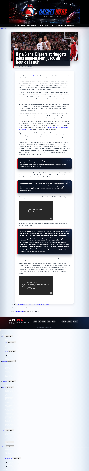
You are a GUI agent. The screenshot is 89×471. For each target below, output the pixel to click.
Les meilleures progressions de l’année (15, 468)
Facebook (69, 321)
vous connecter (20, 311)
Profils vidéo (7, 379)
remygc (17, 66)
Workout (6, 439)
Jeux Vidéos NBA (8, 345)
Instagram (75, 321)
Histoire (63, 25)
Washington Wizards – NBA (10, 428)
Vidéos (52, 25)
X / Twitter (64, 321)
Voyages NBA (70, 25)
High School (7, 349)
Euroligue (9, 355)
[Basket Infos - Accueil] (44, 12)
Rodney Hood (46, 304)
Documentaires (8, 437)
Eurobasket (7, 359)
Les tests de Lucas (8, 376)
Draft (6, 340)
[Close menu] (0, 330)
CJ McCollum (19, 304)
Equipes (47, 25)
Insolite (58, 25)
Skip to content (3, 28)
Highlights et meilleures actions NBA (12, 433)
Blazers (35, 75)
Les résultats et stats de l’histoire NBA (12, 456)
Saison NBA (40, 25)
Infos (28, 25)
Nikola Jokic (40, 304)
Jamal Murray (33, 304)
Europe (6, 351)
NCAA (6, 342)
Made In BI (33, 25)
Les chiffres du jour (9, 385)
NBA (39, 321)
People (6, 444)
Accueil (17, 25)
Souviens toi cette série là (10, 450)
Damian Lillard (26, 304)
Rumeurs (23, 25)
